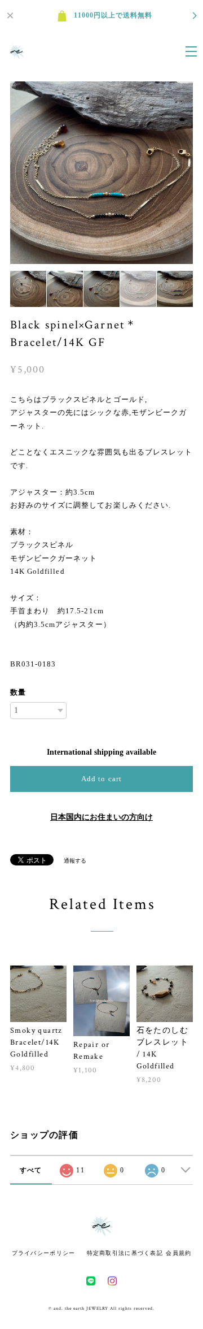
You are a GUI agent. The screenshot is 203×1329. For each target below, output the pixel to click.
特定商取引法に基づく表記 (125, 1253)
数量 (18, 692)
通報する (75, 861)
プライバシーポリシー (44, 1253)
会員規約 (178, 1253)
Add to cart (101, 778)
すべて (31, 1170)
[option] (101, 173)
